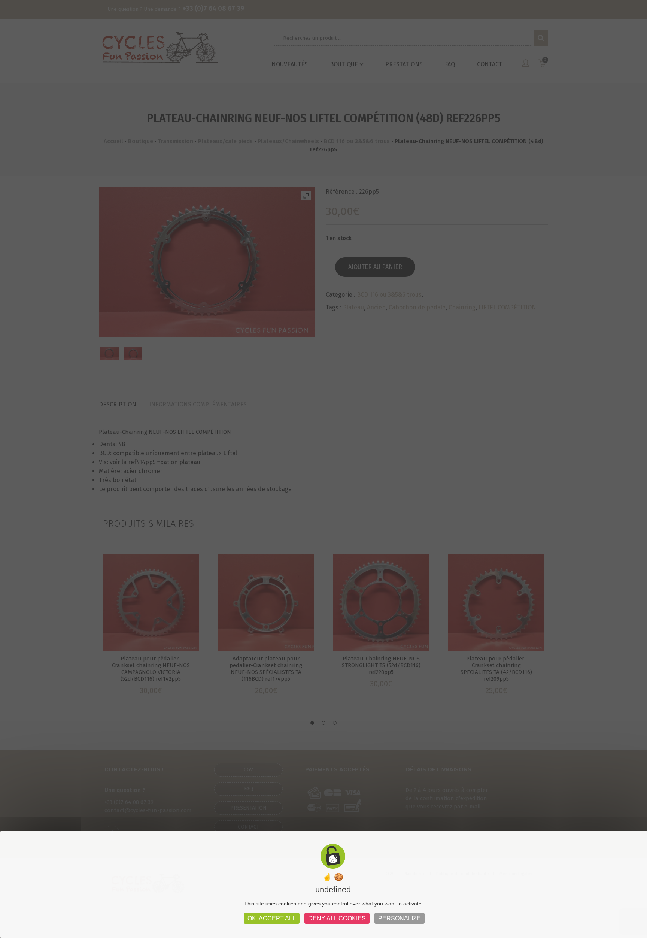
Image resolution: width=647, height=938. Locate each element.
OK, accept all (271, 918)
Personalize (399, 918)
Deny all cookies (337, 918)
